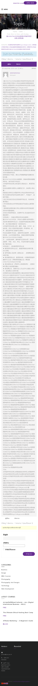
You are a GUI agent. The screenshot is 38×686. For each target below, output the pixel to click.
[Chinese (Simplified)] (2, 683)
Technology (5, 586)
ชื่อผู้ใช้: (5, 535)
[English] (5, 683)
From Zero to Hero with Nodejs (18, 34)
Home (15, 32)
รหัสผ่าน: (6, 543)
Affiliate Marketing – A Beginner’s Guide (18, 621)
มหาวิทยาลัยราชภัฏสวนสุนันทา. (21, 681)
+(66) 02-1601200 (5, 659)
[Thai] (7, 683)
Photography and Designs (10, 582)
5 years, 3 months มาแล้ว (15, 54)
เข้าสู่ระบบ (29, 554)
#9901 (34, 68)
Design (3, 573)
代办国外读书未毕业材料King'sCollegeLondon (19, 45)
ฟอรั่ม (21, 32)
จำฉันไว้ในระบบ (10, 549)
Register (16, 3)
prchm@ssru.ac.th (6, 654)
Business (4, 570)
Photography (5, 579)
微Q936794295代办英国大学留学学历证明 (19, 49)
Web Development (7, 589)
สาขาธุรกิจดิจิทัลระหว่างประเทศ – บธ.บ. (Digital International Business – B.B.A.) (18, 603)
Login (22, 3)
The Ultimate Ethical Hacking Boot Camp (18, 612)
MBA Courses (6, 576)
